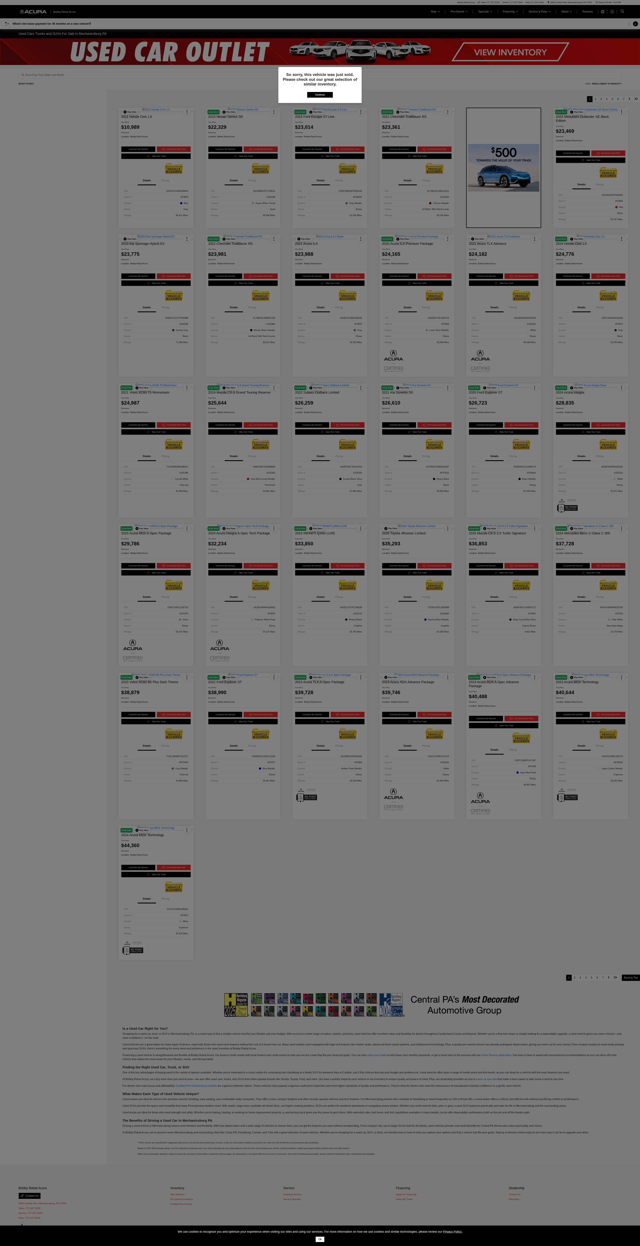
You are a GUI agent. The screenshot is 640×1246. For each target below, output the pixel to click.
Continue (320, 94)
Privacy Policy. (452, 1231)
